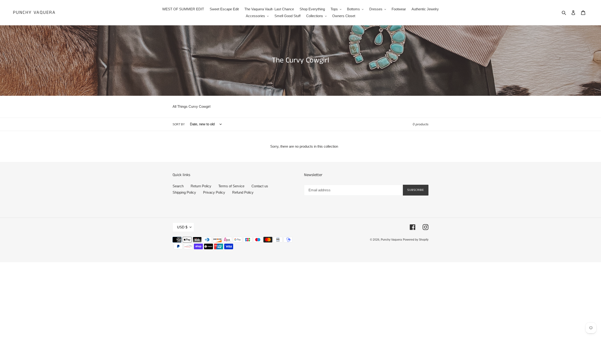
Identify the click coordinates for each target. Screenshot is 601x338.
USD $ (182, 227)
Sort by (179, 124)
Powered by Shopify (415, 239)
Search (178, 186)
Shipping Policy (184, 192)
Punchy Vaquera (34, 12)
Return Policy (201, 186)
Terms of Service (231, 186)
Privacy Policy (214, 192)
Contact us (259, 186)
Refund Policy (243, 192)
